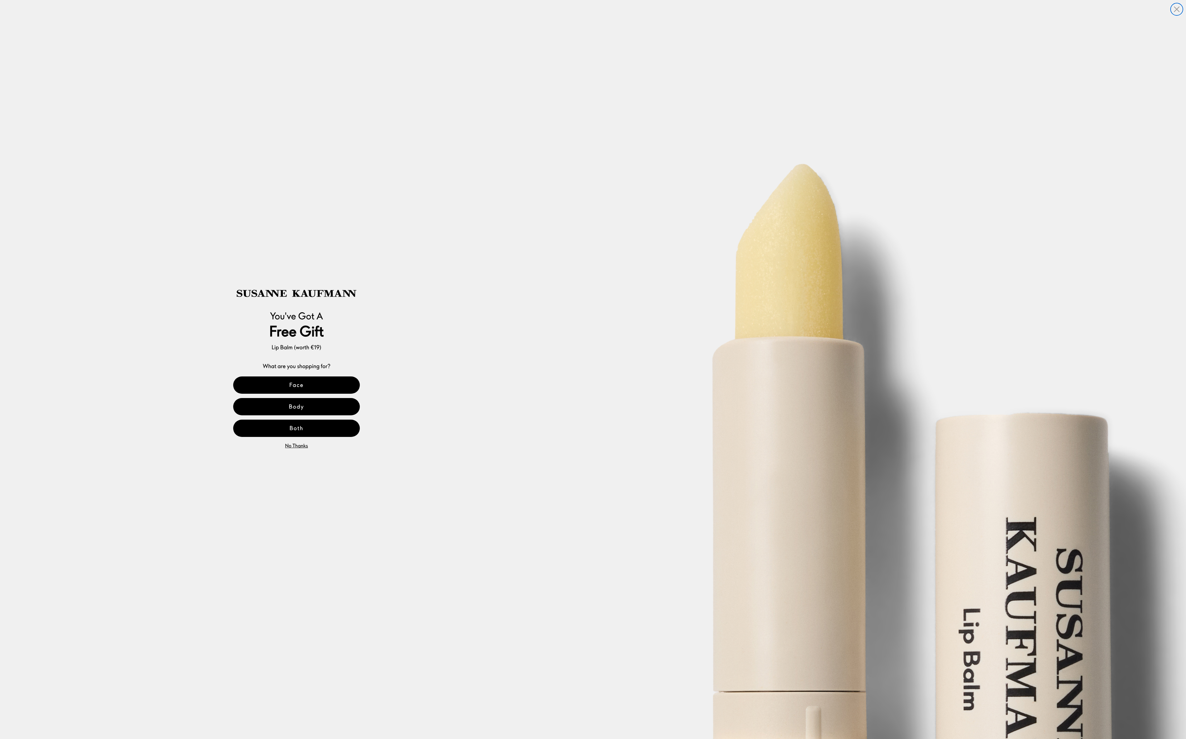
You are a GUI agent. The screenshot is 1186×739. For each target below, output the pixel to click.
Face (296, 384)
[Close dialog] (1177, 9)
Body (296, 406)
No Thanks (296, 446)
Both (297, 428)
